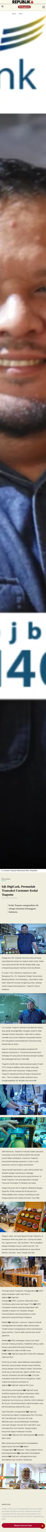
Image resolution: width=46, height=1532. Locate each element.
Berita (14, 14)
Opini (20, 14)
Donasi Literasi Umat (23, 1525)
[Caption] (43, 951)
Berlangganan (24, 7)
